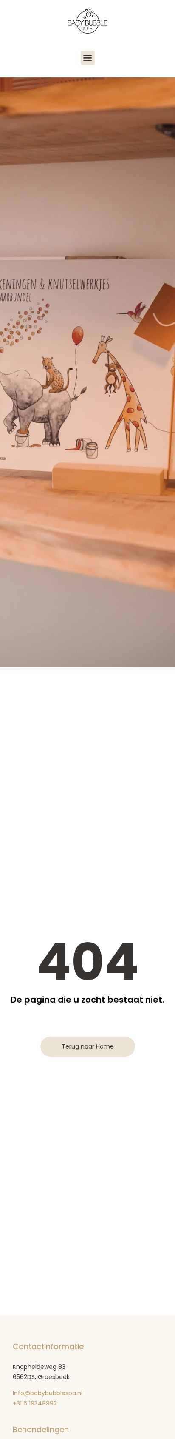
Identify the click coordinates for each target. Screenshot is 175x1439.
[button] (88, 58)
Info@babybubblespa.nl (47, 1393)
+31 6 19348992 (36, 1403)
